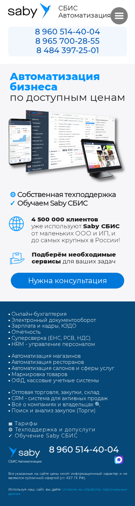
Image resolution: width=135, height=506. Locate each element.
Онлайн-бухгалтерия (39, 314)
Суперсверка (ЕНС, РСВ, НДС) (49, 338)
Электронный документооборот (54, 320)
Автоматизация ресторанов (46, 362)
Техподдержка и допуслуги (55, 429)
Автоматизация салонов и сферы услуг (61, 368)
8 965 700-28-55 (67, 41)
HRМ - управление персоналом (51, 344)
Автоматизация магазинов (45, 356)
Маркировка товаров (37, 374)
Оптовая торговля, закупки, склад (54, 392)
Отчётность (24, 332)
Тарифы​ (23, 423)
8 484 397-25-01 (67, 50)
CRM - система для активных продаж (58, 398)
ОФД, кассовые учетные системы (53, 380)
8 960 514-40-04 (67, 32)
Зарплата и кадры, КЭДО (42, 326)
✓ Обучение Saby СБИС (43, 435)
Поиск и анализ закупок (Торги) (52, 410)
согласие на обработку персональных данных (67, 491)
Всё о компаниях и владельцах (50, 404)
